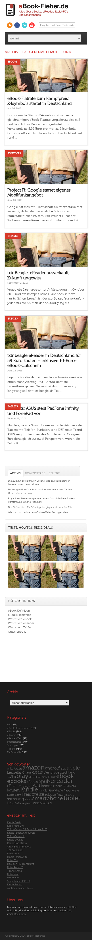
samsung (15, 799)
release (50, 795)
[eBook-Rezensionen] (27, 587)
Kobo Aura (13, 853)
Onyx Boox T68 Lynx (19, 846)
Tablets (13, 406)
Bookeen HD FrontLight (20, 863)
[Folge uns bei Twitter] (24, 25)
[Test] (27, 560)
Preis (26, 794)
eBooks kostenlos (19, 615)
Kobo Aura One (16, 825)
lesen (18, 794)
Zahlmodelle (14, 752)
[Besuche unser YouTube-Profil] (32, 25)
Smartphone (14, 741)
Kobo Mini (13, 874)
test (10, 802)
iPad (35, 785)
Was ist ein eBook (19, 619)
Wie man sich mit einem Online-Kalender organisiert (38, 512)
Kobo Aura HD (15, 867)
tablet (72, 798)
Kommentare (35, 473)
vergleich (27, 803)
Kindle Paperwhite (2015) (21, 832)
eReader (13, 236)
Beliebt (54, 473)
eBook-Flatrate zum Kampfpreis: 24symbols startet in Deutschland (39, 101)
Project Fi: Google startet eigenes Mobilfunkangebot (39, 193)
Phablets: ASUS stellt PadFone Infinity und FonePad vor (43, 411)
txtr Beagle (13, 877)
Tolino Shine (14, 870)
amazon (33, 767)
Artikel (15, 473)
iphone (46, 786)
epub (44, 781)
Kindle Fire (46, 790)
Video (37, 803)
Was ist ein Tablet (19, 627)
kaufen (13, 790)
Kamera (71, 786)
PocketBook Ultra (17, 843)
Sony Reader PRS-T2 (18, 881)
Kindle (29, 789)
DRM (10, 724)
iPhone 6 (59, 786)
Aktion (18, 768)
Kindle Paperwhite (66, 790)
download (35, 777)
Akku (10, 768)
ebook (65, 776)
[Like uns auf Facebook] (17, 25)
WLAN (47, 803)
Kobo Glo (12, 860)
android (52, 768)
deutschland (65, 772)
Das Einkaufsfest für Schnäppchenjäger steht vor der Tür (40, 507)
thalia (18, 803)
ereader (61, 781)
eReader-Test (14, 738)
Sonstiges (14, 153)
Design (49, 772)
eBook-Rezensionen (18, 728)
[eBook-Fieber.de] (37, 17)
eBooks (12, 61)
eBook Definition (19, 610)
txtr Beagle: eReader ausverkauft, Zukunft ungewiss (38, 275)
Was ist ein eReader (21, 623)
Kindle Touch (14, 884)
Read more (20, 914)
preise (37, 794)
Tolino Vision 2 (16, 836)
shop (28, 799)
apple (73, 768)
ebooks (16, 781)
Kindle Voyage (15, 839)
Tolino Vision (15, 850)
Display (18, 776)
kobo (10, 794)
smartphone (47, 798)
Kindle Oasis (14, 822)
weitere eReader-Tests (20, 888)
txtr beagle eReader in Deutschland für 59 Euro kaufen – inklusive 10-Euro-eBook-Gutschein (44, 360)
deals (37, 772)
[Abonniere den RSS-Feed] (10, 25)
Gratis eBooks (17, 631)
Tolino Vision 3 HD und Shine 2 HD (27, 829)
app (63, 768)
